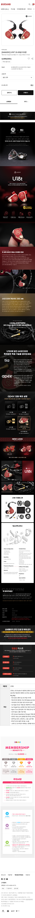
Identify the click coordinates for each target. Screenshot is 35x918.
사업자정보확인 (29, 899)
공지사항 (16, 888)
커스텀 (13, 9)
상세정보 (8, 101)
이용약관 (10, 875)
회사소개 (3, 875)
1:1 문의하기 (9, 888)
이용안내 (28, 875)
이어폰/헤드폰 (21, 9)
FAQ (3, 888)
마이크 (30, 9)
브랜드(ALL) (5, 9)
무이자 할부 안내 (6, 61)
